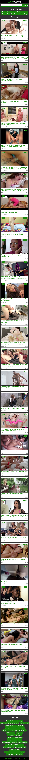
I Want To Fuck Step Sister (14, 740)
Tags (9, 758)
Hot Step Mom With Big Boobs (14, 745)
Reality (21, 14)
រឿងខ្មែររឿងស (19, 733)
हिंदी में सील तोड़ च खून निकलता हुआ (14, 721)
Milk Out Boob (11, 733)
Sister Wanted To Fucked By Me (14, 725)
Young (25, 12)
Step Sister (14, 14)
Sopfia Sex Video (14, 749)
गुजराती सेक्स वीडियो (22, 742)
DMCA (14, 758)
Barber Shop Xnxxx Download (14, 754)
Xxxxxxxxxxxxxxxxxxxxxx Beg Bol (14, 752)
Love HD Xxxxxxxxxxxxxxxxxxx (10, 723)
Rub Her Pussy (24, 723)
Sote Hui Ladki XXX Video (9, 742)
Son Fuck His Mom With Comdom (14, 728)
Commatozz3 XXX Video (14, 735)
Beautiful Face (6, 14)
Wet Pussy (19, 12)
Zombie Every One (20, 747)
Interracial (12, 12)
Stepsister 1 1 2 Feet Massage (11, 730)
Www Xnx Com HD (8, 747)
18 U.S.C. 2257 (21, 758)
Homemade (5, 12)
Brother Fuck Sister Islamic (14, 737)
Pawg (25, 14)
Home (5, 758)
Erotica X (23, 730)
